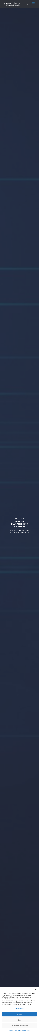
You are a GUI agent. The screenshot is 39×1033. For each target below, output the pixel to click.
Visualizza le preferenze (19, 1026)
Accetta (19, 1014)
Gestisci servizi (19, 1008)
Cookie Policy (13, 1030)
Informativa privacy (24, 1030)
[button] (36, 989)
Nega (19, 1020)
